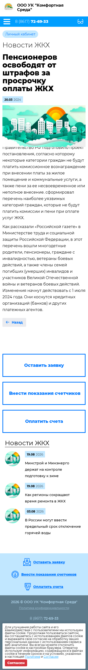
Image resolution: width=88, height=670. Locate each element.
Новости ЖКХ (27, 443)
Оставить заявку (49, 562)
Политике (32, 656)
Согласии (51, 656)
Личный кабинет (20, 34)
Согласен (16, 663)
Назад (17, 322)
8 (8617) (31, 22)
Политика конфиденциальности (44, 608)
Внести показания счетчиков (49, 574)
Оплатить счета (48, 586)
